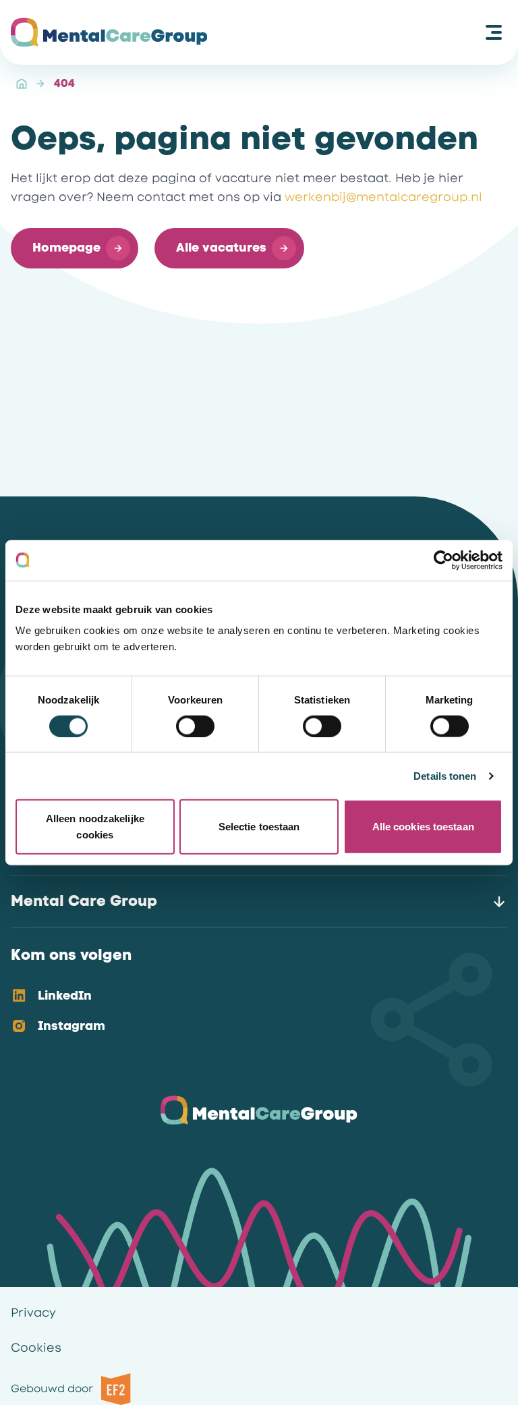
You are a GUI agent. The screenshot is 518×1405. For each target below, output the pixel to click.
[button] (74, 248)
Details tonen (444, 775)
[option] (248, 996)
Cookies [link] (36, 1348)
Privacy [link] (33, 1312)
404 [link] (64, 83)
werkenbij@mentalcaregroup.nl (383, 197)
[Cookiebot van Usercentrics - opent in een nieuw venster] (443, 560)
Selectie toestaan (259, 826)
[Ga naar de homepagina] (109, 32)
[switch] (195, 726)
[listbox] (248, 1011)
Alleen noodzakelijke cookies (95, 826)
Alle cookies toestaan (423, 826)
